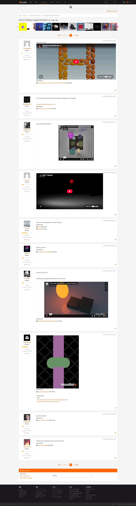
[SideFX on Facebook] (113, 504)
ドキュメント (55, 495)
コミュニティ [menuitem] (44, 2)
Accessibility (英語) (73, 495)
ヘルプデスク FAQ (57, 491)
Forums (25, 15)
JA (125, 2)
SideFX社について (90, 489)
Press (87, 493)
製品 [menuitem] (31, 2)
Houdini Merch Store (91, 495)
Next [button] (118, 27)
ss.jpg (39, 226)
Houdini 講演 (39, 493)
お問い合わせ (89, 498)
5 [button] (70, 32)
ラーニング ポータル (41, 489)
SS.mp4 (39, 229)
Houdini (21, 489)
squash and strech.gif (43, 391)
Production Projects (41, 495)
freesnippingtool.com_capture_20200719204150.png (52, 83)
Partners (21, 496)
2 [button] (66, 32)
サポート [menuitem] (58, 2)
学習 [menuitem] (52, 2)
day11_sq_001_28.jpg (43, 420)
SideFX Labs (22, 495)
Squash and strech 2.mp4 (44, 108)
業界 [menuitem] (36, 2)
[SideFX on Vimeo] (128, 504)
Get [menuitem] (65, 2)
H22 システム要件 (56, 493)
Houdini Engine (22, 491)
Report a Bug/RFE (56, 496)
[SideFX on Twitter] (116, 504)
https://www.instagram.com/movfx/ (46, 399)
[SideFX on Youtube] (131, 504)
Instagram (39, 104)
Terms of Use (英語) (74, 489)
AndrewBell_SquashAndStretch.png (47, 321)
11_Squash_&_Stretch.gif (44, 251)
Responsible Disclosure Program (75, 497)
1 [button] (65, 32)
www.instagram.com (48, 104)
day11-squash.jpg (42, 445)
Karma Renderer (23, 493)
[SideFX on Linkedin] (134, 504)
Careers (88, 491)
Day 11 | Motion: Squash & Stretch (51, 15)
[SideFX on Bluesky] (122, 504)
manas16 (27, 228)
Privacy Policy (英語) (74, 491)
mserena (27, 180)
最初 (59, 35)
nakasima (27, 253)
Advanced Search (112, 11)
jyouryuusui (27, 446)
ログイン (130, 2)
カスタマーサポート (57, 489)
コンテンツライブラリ (41, 491)
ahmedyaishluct (27, 104)
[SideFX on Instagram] (119, 504)
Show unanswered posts (26, 478)
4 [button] (69, 32)
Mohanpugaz (27, 342)
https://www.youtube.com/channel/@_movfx (48, 401)
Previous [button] (17, 27)
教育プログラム (39, 496)
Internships (89, 496)
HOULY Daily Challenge (34, 15)
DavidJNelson (27, 421)
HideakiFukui (27, 129)
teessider (27, 278)
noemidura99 (27, 48)
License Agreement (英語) (75, 493)
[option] (23, 27)
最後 (76, 35)
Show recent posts (24, 475)
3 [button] (68, 32)
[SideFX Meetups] (125, 504)
